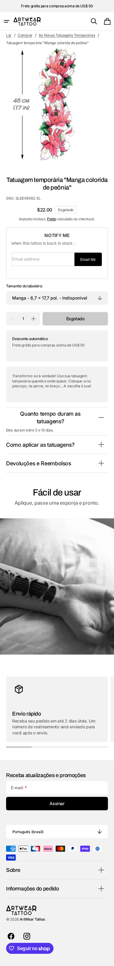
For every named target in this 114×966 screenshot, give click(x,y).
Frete (51, 219)
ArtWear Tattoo (33, 919)
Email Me (88, 259)
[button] (6, 21)
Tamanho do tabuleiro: (24, 286)
